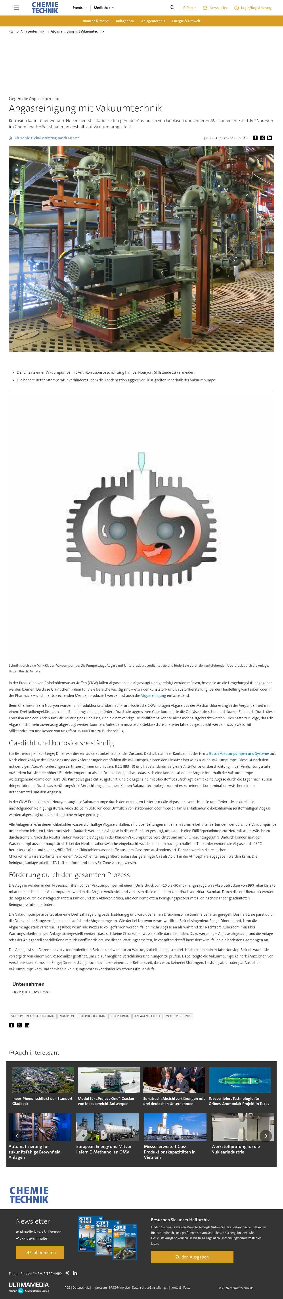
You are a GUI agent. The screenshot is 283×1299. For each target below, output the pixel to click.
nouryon (67, 1016)
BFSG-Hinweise (119, 1287)
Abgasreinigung (154, 695)
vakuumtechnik (178, 1016)
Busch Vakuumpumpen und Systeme (238, 753)
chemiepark (120, 1016)
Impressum (99, 1287)
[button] (17, 1136)
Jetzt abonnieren (40, 1252)
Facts (186, 1287)
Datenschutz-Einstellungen (150, 1287)
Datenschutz (81, 1287)
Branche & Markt (96, 21)
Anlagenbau (125, 21)
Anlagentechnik (153, 21)
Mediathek (102, 7)
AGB (68, 1287)
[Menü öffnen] (16, 7)
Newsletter (219, 7)
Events (78, 7)
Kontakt (175, 1287)
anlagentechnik (148, 1016)
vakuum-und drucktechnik (32, 1016)
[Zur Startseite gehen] (45, 8)
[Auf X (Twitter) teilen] (263, 138)
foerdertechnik (92, 1016)
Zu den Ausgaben (192, 1257)
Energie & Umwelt (186, 21)
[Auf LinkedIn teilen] (270, 138)
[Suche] (172, 7)
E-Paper (189, 7)
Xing (68, 1273)
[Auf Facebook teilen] (256, 138)
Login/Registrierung (256, 7)
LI (76, 1273)
